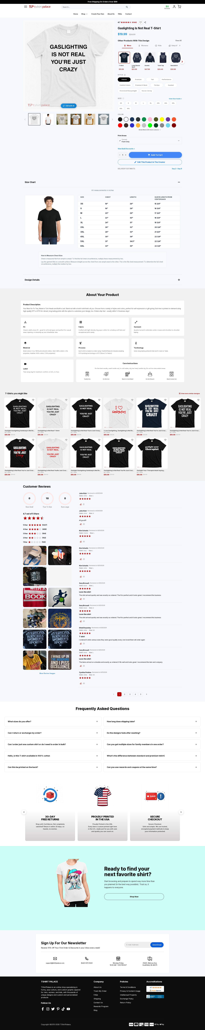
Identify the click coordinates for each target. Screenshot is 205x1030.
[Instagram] (48, 1009)
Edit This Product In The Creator (151, 162)
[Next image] (112, 119)
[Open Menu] (25, 7)
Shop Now (134, 897)
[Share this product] (145, 22)
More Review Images (47, 673)
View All (178, 40)
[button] (140, 22)
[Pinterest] (58, 1009)
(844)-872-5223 (86, 963)
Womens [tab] (144, 45)
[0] (179, 7)
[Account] (174, 7)
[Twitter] (53, 1009)
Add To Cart (157, 155)
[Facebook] (42, 1009)
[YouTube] (68, 1009)
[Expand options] (179, 140)
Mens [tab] (129, 45)
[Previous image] (25, 119)
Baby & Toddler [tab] (177, 45)
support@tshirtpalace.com (55, 963)
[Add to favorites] (33, 399)
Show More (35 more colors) (149, 130)
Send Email (156, 945)
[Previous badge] (24, 812)
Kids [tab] (160, 45)
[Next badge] (181, 812)
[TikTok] (63, 1009)
